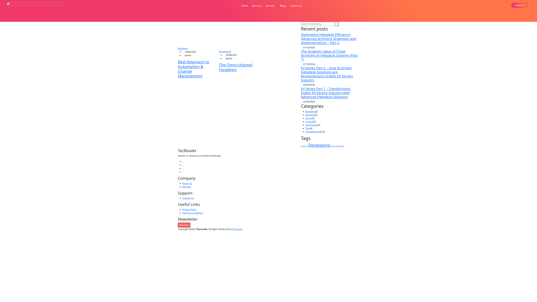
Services (270, 5)
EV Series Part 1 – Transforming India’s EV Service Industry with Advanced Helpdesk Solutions (325, 92)
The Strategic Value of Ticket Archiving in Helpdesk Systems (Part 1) (329, 55)
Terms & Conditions (192, 212)
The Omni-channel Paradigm (235, 67)
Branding (183, 48)
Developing (225, 51)
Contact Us (296, 5)
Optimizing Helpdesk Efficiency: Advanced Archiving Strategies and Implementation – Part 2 (328, 38)
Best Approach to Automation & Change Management (193, 68)
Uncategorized (313, 131)
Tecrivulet (237, 229)
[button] (271, 6)
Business (310, 114)
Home (244, 5)
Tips (307, 128)
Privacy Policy (189, 209)
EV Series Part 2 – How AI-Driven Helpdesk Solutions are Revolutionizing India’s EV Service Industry (327, 74)
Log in (308, 118)
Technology (311, 125)
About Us (257, 5)
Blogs (283, 5)
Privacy (309, 121)
